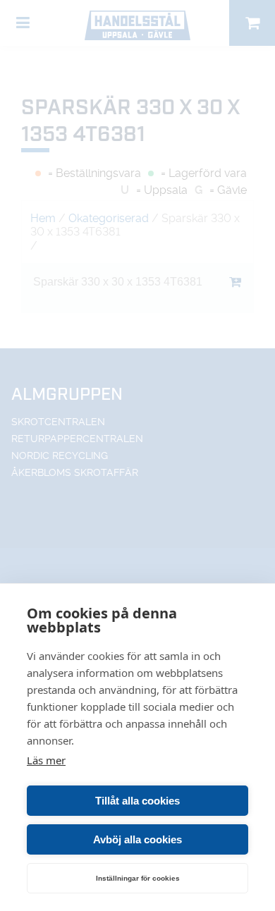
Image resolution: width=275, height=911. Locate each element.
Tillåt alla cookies (137, 801)
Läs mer (46, 760)
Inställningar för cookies (138, 878)
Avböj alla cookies (137, 839)
